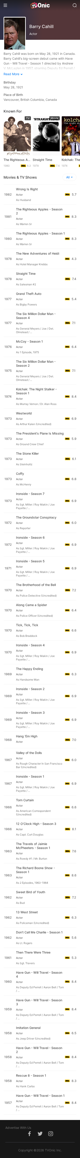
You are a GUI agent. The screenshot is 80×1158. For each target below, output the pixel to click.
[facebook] (29, 1136)
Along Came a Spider (31, 605)
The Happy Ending (29, 669)
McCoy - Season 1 (29, 341)
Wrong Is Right (27, 189)
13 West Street (27, 912)
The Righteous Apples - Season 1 (40, 233)
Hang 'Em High (26, 736)
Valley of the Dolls (29, 753)
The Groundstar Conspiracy (36, 517)
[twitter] (40, 1136)
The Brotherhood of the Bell (36, 585)
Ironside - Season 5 (30, 561)
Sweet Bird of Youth (30, 892)
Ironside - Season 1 (30, 776)
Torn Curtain (25, 800)
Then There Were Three (33, 952)
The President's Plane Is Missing (40, 433)
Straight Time (42, 160)
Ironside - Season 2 (30, 689)
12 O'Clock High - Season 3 (36, 824)
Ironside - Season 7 (30, 494)
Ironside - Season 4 (30, 645)
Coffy (20, 473)
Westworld (24, 413)
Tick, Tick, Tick (27, 625)
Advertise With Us (18, 1127)
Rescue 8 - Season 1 (31, 1075)
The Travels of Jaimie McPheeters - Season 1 (33, 846)
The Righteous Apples (17, 160)
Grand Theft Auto (28, 294)
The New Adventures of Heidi (37, 253)
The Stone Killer (27, 453)
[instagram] (50, 1136)
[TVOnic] (40, 5)
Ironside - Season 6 (30, 537)
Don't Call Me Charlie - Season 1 (39, 932)
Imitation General (28, 1028)
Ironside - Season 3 (30, 712)
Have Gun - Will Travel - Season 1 (40, 1095)
